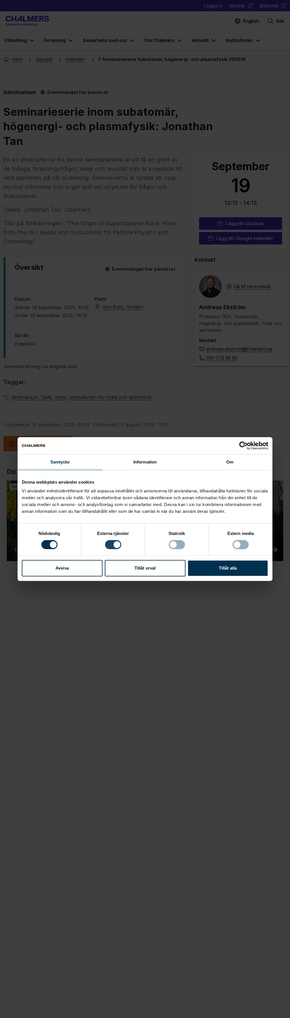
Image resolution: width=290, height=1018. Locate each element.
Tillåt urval (145, 568)
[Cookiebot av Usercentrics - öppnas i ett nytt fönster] (243, 445)
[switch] (113, 544)
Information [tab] (145, 462)
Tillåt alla (228, 568)
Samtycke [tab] (60, 462)
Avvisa (62, 568)
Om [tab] (229, 462)
